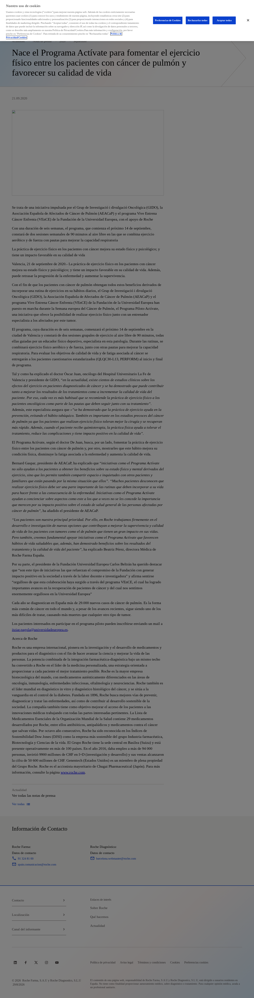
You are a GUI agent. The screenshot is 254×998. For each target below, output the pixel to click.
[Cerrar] (248, 20)
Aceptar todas (224, 20)
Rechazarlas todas (197, 20)
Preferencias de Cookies (168, 20)
